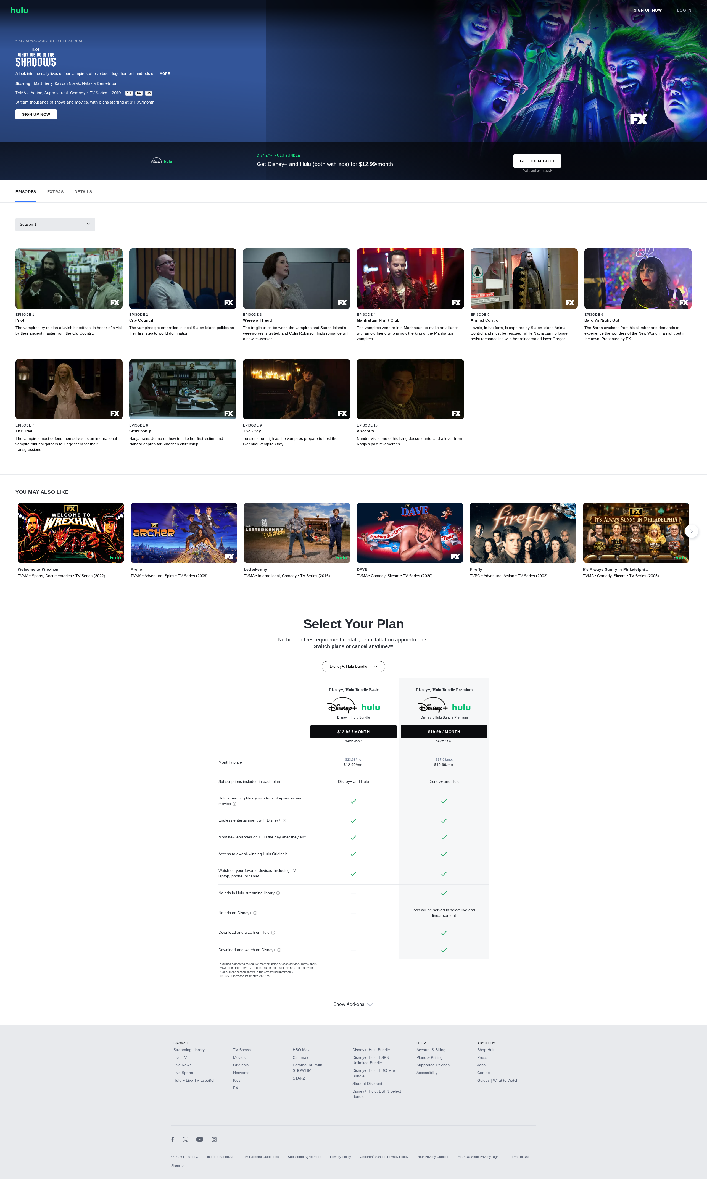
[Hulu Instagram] (214, 1139)
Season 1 (28, 224)
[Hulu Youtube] (204, 1139)
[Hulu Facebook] (177, 1139)
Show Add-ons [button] (349, 1004)
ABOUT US (486, 1043)
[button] (25, 190)
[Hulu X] (189, 1139)
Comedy (77, 93)
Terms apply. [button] (309, 964)
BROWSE (181, 1043)
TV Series (98, 93)
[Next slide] (691, 531)
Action (36, 93)
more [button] (165, 74)
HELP (421, 1043)
